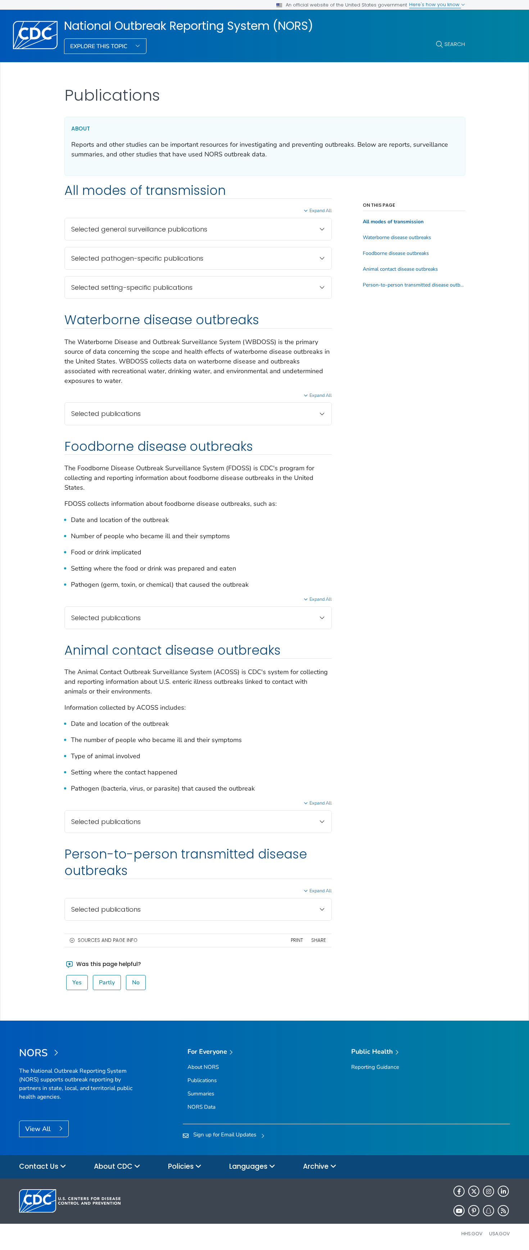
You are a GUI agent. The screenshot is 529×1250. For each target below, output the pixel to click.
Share (318, 940)
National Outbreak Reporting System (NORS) (188, 26)
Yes (77, 982)
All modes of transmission (393, 222)
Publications (202, 1080)
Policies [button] (181, 1166)
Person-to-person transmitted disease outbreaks (414, 285)
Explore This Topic (99, 46)
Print (297, 940)
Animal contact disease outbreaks (400, 269)
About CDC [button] (114, 1166)
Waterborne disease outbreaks (397, 237)
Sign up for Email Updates (224, 1134)
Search (454, 44)
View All (38, 1129)
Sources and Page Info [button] (107, 940)
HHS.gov (472, 1233)
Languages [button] (249, 1166)
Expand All (320, 210)
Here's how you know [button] (435, 4)
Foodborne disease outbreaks (396, 253)
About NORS (203, 1067)
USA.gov (499, 1233)
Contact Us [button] (39, 1166)
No (136, 982)
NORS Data (201, 1107)
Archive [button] (316, 1166)
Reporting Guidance (375, 1067)
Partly (107, 982)
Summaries (200, 1093)
